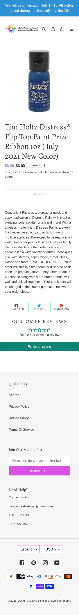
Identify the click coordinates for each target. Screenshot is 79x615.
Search (14, 395)
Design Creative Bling (31, 600)
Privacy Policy (19, 406)
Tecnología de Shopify (58, 600)
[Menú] (71, 29)
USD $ (50, 549)
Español (26, 549)
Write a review (39, 346)
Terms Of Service (21, 429)
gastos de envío (22, 172)
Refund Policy (19, 418)
